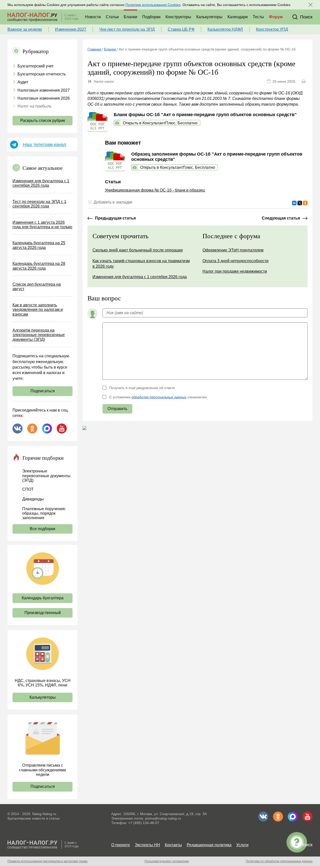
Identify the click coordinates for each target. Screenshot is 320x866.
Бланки (130, 17)
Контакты (173, 845)
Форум (276, 17)
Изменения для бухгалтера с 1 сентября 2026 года (40, 183)
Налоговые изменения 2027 (44, 90)
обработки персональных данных (159, 397)
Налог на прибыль (35, 106)
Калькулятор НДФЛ (225, 29)
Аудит (23, 82)
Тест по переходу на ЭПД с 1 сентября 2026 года (39, 204)
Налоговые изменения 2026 (44, 98)
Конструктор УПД (272, 29)
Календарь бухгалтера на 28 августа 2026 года (38, 265)
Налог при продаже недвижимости (234, 271)
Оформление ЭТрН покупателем (233, 250)
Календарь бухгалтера (43, 598)
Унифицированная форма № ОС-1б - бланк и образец (155, 190)
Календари (238, 17)
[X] (300, 203)
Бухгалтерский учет (36, 66)
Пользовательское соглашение (166, 861)
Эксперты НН (147, 845)
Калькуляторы (209, 17)
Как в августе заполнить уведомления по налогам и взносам (37, 309)
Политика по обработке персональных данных (279, 861)
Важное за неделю (25, 29)
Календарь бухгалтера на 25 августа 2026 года (38, 245)
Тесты (258, 17)
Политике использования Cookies (153, 5)
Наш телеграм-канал (44, 144)
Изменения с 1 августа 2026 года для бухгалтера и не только (42, 224)
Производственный (42, 613)
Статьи (112, 17)
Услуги (242, 845)
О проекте (120, 845)
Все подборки (42, 529)
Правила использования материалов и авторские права (48, 861)
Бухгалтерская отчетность (42, 74)
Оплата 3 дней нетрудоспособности (235, 261)
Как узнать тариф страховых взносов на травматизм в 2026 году (141, 263)
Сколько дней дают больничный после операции (137, 250)
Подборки (151, 17)
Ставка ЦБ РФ (181, 29)
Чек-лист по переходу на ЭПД (127, 29)
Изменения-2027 (70, 29)
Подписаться (42, 391)
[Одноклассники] (305, 203)
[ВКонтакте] (294, 203)
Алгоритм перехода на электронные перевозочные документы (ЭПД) (38, 335)
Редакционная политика (209, 845)
